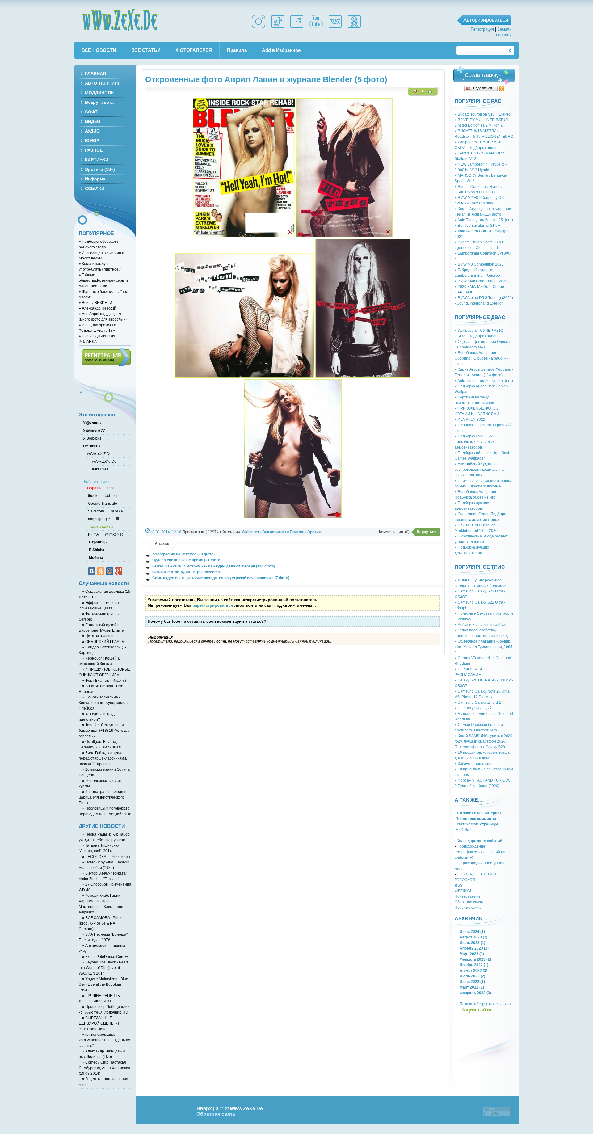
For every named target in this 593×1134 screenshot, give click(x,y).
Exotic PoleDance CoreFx (105, 957)
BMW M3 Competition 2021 (479, 264)
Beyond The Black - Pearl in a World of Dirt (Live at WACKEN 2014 (103, 967)
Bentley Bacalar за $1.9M (478, 225)
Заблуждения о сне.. (474, 763)
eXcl (106, 496)
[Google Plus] (118, 571)
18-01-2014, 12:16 (165, 532)
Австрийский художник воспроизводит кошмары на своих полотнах (479, 469)
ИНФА (94, 534)
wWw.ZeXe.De (120, 20)
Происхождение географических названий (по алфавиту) (481, 851)
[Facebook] (297, 28)
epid (117, 496)
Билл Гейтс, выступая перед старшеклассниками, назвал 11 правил (103, 758)
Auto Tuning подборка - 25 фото (484, 220)
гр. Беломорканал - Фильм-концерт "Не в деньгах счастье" (104, 1040)
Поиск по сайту (468, 907)
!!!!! (116, 519)
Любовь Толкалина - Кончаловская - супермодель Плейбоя (104, 702)
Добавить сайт (96, 481)
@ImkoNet (113, 534)
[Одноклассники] (501, 89)
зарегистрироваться (213, 605)
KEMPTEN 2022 (470, 419)
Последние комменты (475, 818)
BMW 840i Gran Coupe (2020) (482, 281)
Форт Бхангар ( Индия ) (104, 680)
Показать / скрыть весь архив (485, 1004)
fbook (92, 496)
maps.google (98, 519)
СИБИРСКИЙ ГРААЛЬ (103, 641)
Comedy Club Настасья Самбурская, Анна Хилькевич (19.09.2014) (104, 1067)
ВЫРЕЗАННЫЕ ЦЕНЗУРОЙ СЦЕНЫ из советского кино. (99, 1023)
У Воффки (91, 438)
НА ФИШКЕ (92, 446)
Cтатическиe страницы (476, 824)
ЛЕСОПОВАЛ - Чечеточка (106, 856)
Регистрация (482, 29)
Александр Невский (97, 308)
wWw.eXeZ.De (99, 454)
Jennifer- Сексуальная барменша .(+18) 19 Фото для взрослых (105, 730)
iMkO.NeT (463, 830)
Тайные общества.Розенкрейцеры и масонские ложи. (103, 280)
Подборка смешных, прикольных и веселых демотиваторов (474, 441)
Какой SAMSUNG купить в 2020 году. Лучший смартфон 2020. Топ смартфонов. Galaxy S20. (483, 741)
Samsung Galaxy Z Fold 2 (478, 702)
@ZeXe (116, 511)
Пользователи (467, 896)
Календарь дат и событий (479, 841)
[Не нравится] (415, 91)
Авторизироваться (485, 20)
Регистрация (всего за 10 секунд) (106, 357)
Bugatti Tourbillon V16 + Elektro (483, 114)
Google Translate (102, 503)
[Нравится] (430, 91)
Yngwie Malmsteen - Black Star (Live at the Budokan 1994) (104, 984)
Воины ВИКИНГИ (95, 303)
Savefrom (96, 511)
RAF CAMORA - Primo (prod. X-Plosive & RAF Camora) (101, 923)
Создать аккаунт (484, 75)
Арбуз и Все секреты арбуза (481, 624)
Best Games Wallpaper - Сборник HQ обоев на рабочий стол (482, 358)
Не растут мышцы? (473, 708)
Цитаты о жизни (98, 636)
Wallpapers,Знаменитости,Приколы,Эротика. (282, 532)
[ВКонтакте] (91, 571)
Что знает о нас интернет (478, 813)
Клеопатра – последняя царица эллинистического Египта (103, 797)
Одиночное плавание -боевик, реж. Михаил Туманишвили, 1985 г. (483, 646)
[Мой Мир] (109, 571)
